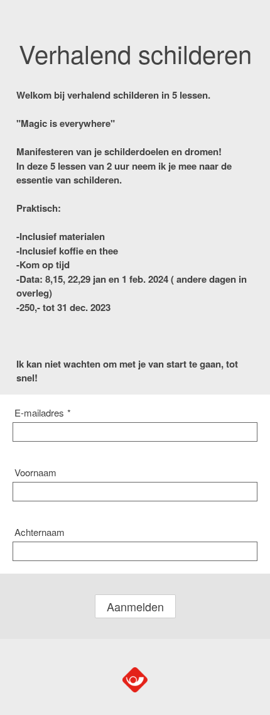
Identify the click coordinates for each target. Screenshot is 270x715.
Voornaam (35, 472)
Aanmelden (135, 606)
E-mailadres (42, 412)
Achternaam (39, 531)
